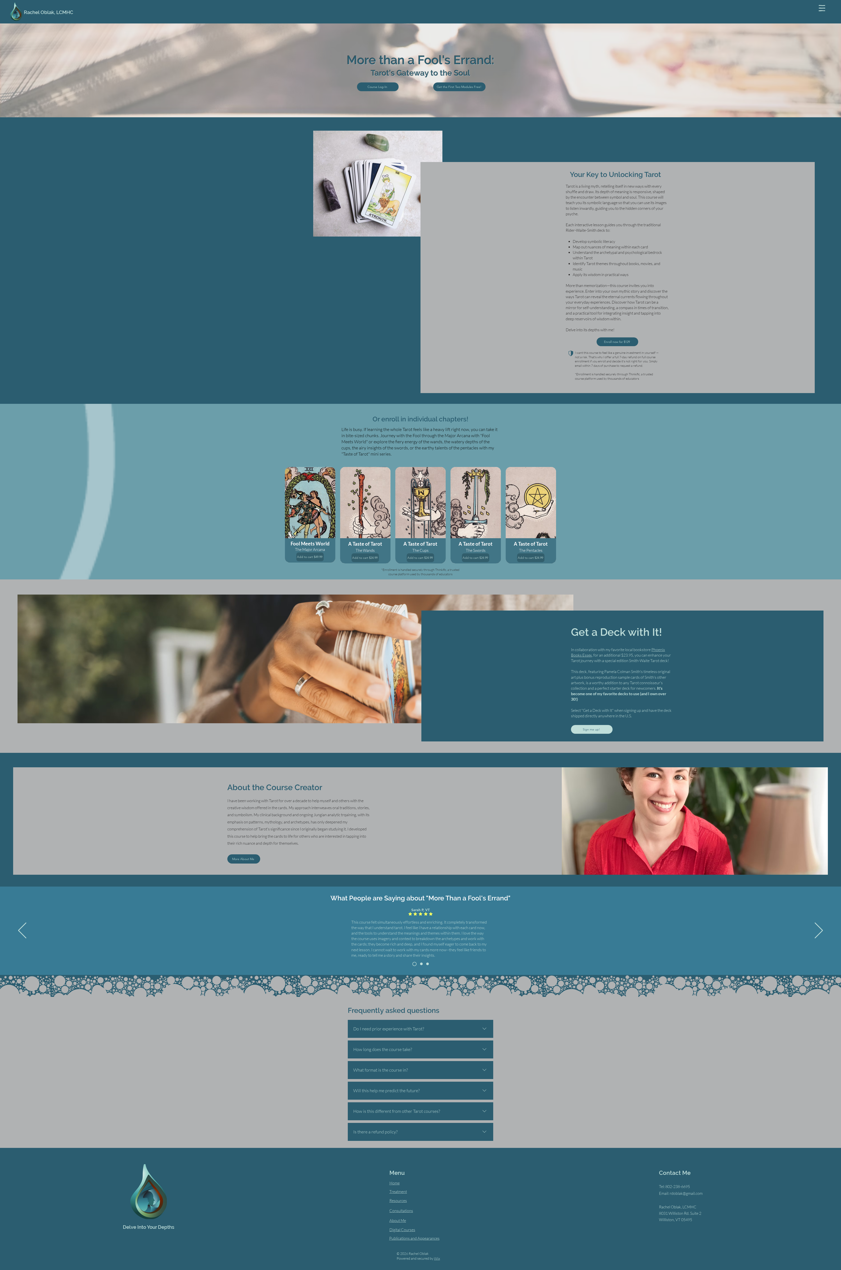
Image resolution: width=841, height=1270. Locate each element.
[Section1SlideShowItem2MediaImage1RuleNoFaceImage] (421, 964)
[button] (822, 8)
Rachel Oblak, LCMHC (48, 12)
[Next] (819, 931)
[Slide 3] (413, 964)
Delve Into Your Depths (148, 1227)
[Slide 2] (427, 964)
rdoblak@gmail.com (686, 1193)
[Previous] (22, 931)
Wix (437, 1258)
